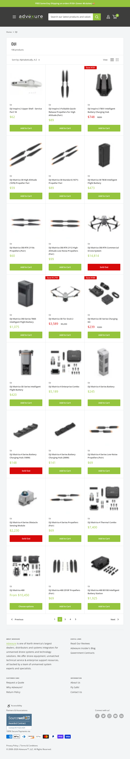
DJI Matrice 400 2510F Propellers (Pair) (64, 592)
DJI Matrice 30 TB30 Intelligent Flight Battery (102, 181)
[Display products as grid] (112, 59)
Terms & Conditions (29, 745)
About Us (75, 682)
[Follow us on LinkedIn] (121, 716)
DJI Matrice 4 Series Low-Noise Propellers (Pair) (102, 456)
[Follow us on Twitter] (103, 716)
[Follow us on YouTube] (115, 716)
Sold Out (104, 267)
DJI (11, 105)
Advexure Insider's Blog (83, 648)
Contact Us (76, 692)
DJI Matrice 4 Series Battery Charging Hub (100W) (23, 456)
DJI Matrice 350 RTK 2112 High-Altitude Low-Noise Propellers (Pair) (63, 250)
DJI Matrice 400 (17, 590)
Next (113, 619)
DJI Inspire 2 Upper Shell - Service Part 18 (26, 110)
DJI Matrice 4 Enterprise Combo (64, 386)
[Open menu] (14, 17)
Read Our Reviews (80, 643)
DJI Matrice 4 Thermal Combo (102, 522)
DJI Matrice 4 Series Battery (101, 386)
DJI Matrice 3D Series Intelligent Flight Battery (25, 388)
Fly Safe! (75, 687)
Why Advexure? (14, 687)
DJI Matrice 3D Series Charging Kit (102, 320)
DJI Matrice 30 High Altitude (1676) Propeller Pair (23, 181)
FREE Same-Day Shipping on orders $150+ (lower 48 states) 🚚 (65, 3)
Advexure (11, 643)
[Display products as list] (117, 59)
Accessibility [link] (16, 705)
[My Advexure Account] (108, 17)
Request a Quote (15, 682)
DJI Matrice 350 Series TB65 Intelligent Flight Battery (23, 320)
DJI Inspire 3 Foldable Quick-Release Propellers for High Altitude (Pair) (62, 111)
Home (9, 32)
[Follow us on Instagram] (109, 716)
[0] (115, 17)
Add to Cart (26, 128)
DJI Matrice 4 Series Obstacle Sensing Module (24, 524)
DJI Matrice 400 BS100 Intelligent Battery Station (103, 592)
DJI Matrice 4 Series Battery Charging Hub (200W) (62, 456)
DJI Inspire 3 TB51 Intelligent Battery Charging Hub (101, 110)
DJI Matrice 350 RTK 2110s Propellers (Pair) (22, 249)
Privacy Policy (12, 745)
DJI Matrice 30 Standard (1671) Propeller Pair (63, 181)
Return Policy (13, 692)
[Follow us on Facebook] (97, 716)
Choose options (26, 606)
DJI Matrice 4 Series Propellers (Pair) (63, 524)
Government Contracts (82, 652)
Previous (19, 619)
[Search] (97, 16)
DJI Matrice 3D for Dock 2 (61, 318)
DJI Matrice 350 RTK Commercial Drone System (103, 249)
